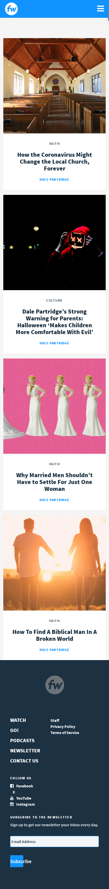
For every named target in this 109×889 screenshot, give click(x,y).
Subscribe (16, 861)
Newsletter (25, 750)
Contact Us (24, 760)
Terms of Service (64, 732)
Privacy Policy (62, 726)
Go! (14, 730)
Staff (54, 720)
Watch (18, 720)
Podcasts (22, 740)
